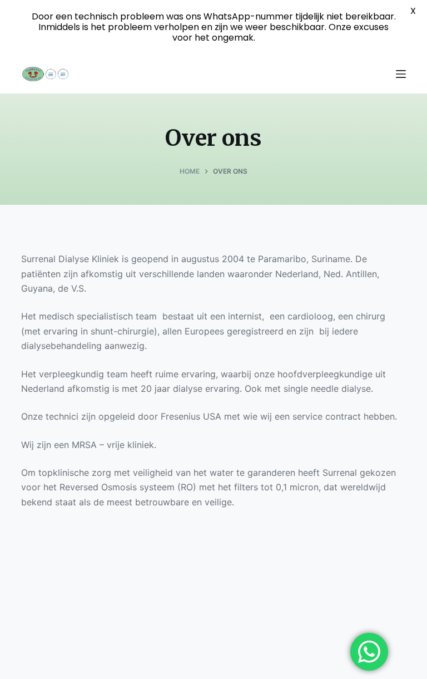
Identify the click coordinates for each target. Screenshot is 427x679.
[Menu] (401, 74)
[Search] (380, 74)
